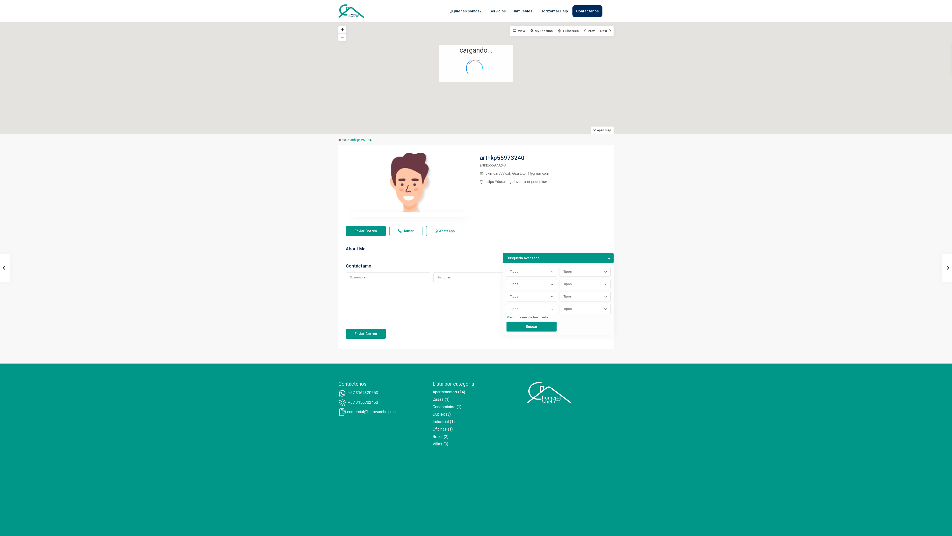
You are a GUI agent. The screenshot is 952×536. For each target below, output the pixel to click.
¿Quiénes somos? (465, 11)
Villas (437, 444)
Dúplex (439, 414)
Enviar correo (366, 231)
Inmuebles (523, 11)
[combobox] (531, 272)
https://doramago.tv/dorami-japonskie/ (516, 182)
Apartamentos (445, 392)
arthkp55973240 (502, 157)
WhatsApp (446, 231)
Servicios (498, 11)
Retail (438, 436)
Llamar (408, 231)
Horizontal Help (554, 11)
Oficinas (440, 429)
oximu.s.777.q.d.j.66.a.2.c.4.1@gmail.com (517, 173)
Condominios (444, 406)
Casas (438, 399)
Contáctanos (587, 11)
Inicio (342, 140)
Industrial (441, 421)
